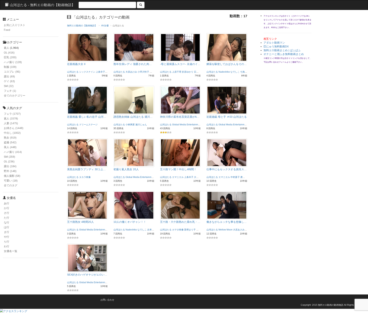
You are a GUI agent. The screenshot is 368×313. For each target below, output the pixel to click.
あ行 (6, 203)
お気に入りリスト (14, 25)
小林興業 (130, 124)
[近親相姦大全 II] (87, 47)
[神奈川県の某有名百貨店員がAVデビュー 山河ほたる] (180, 99)
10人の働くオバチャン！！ (129, 221)
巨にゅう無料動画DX (276, 46)
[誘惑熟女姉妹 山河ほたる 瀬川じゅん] (133, 99)
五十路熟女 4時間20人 (80, 221)
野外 (10, 171)
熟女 (10, 137)
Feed (7, 29)
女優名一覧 (10, 251)
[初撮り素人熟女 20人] (133, 152)
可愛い (11, 180)
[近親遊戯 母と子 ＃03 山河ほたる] (226, 99)
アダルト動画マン (274, 42)
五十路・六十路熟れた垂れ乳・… (180, 221)
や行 (6, 236)
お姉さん (13, 128)
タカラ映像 (85, 177)
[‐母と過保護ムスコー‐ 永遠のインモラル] (180, 47)
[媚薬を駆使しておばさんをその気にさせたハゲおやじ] (226, 47)
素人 (6, 47)
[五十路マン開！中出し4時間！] (180, 152)
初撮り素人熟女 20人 (126, 169)
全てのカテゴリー (14, 95)
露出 (9, 76)
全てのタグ (10, 185)
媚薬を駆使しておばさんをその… (226, 64)
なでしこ (235, 72)
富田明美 (200, 229)
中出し (12, 132)
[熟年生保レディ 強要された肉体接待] (133, 47)
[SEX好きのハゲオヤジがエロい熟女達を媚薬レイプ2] (87, 257)
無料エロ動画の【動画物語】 (82, 25)
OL (9, 52)
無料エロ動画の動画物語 (330, 305)
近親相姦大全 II (76, 64)
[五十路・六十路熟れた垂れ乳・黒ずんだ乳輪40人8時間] (180, 205)
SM (9, 86)
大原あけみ (131, 72)
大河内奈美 (199, 177)
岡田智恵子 (155, 72)
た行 (6, 217)
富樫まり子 (190, 229)
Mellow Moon (225, 229)
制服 (10, 66)
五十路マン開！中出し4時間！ (178, 169)
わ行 (6, 246)
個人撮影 (12, 175)
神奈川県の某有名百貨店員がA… (179, 116)
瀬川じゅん (141, 124)
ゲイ (9, 81)
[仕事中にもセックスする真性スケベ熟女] (226, 152)
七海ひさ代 (246, 72)
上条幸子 (100, 72)
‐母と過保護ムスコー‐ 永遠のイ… (180, 64)
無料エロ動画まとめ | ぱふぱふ (282, 50)
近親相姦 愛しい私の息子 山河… (86, 116)
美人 (10, 147)
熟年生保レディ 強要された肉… (132, 64)
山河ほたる (73, 72)
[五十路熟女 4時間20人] (87, 205)
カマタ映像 (178, 229)
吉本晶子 (151, 229)
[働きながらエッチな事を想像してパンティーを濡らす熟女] (226, 205)
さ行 (6, 212)
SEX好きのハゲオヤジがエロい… (87, 274)
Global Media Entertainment (186, 124)
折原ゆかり (187, 72)
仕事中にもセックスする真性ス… (226, 169)
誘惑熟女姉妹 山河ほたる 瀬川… (133, 116)
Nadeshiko (224, 72)
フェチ (10, 90)
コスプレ (12, 71)
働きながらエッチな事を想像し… (226, 221)
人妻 (11, 123)
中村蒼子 (235, 177)
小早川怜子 (143, 72)
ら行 (6, 241)
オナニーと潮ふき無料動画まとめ (284, 54)
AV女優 (105, 25)
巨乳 (10, 57)
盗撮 (10, 142)
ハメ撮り (13, 62)
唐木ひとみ (246, 177)
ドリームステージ (88, 124)
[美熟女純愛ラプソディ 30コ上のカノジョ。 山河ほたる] (87, 152)
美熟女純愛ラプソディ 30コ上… (86, 169)
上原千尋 (176, 72)
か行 (6, 208)
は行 (6, 227)
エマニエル (178, 177)
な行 (6, 222)
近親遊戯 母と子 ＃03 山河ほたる (226, 116)
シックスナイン (87, 72)
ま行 (6, 232)
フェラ (12, 113)
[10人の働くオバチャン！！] (133, 205)
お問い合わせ (107, 299)
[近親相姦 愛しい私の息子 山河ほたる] (87, 99)
